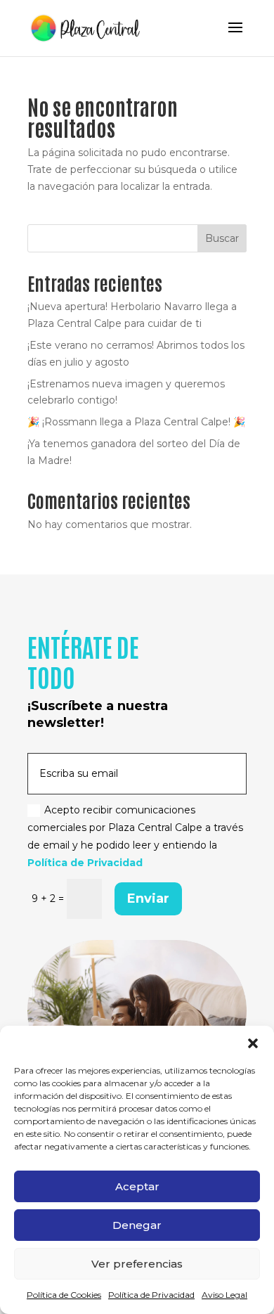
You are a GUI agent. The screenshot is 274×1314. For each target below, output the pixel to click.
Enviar (148, 898)
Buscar (222, 238)
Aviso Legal (224, 1294)
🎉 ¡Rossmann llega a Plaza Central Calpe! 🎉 (136, 422)
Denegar (137, 1225)
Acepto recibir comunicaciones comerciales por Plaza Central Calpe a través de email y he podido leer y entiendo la (135, 837)
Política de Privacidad (151, 1294)
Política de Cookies (64, 1294)
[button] (253, 1043)
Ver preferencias (137, 1263)
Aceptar (137, 1186)
